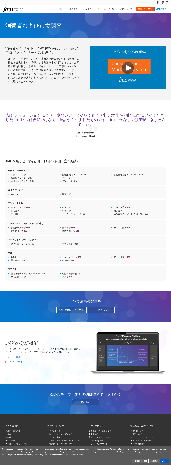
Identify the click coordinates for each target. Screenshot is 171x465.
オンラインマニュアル (100, 437)
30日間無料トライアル (71, 310)
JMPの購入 (161, 9)
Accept (164, 461)
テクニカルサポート (99, 444)
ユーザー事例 (54, 437)
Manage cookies (140, 461)
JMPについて (138, 431)
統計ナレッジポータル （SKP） (62, 444)
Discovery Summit (98, 440)
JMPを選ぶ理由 (13, 431)
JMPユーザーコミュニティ (102, 431)
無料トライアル (145, 9)
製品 (9, 434)
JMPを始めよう (97, 434)
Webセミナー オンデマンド (60, 434)
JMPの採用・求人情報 (142, 440)
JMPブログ (137, 434)
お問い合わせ (85, 402)
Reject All (154, 461)
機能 (9, 437)
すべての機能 (13, 357)
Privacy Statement (117, 449)
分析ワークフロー (16, 362)
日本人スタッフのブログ (143, 437)
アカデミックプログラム (17, 444)
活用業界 (11, 440)
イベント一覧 (54, 431)
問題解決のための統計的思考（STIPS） (65, 440)
